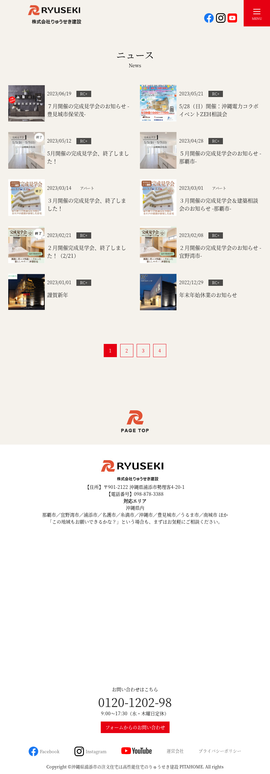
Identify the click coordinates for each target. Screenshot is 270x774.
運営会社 (175, 751)
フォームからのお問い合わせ (135, 727)
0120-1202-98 (135, 702)
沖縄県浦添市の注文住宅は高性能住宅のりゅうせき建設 (124, 766)
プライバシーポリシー (220, 751)
